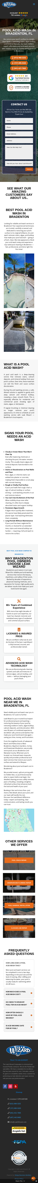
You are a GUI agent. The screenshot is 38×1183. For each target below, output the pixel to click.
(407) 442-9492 (15, 1117)
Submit (29, 169)
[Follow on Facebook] (5, 1086)
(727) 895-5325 (20, 63)
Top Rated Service (22, 78)
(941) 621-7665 (20, 68)
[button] (19, 14)
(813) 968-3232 (20, 57)
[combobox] (19, 140)
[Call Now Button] (33, 1179)
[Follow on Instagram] (10, 1086)
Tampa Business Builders (23, 1175)
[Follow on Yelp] (15, 1086)
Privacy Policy (19, 1179)
